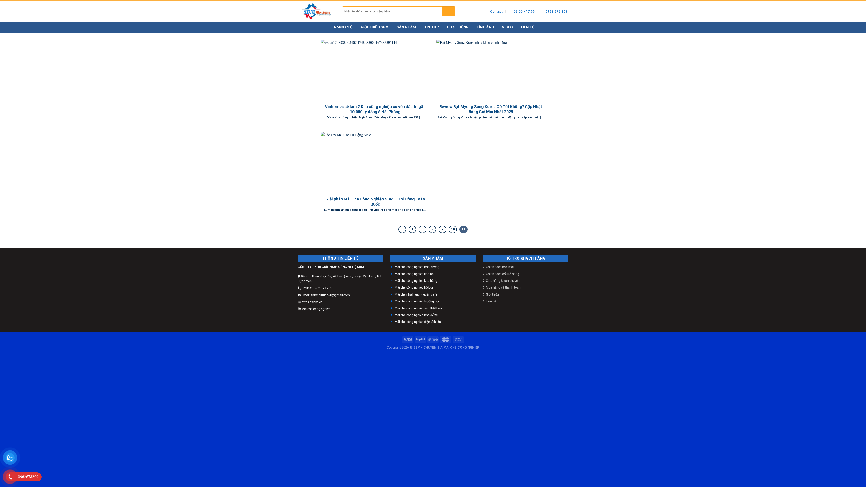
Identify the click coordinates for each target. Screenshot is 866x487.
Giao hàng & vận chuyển (503, 281)
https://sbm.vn (311, 302)
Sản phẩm (406, 27)
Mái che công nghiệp (315, 309)
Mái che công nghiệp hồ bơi (414, 287)
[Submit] (448, 11)
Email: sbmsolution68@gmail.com (325, 295)
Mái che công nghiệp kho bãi (414, 274)
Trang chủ (342, 27)
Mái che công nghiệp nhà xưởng (417, 267)
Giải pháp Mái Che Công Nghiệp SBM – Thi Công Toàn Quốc (375, 202)
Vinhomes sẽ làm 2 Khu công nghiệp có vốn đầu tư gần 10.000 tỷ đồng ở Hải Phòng (375, 109)
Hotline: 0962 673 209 (316, 288)
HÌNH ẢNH (485, 27)
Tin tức (431, 27)
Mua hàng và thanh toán (503, 287)
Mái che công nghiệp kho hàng (416, 281)
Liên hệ (491, 301)
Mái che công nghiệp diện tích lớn (418, 322)
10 (453, 229)
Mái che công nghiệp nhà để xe (416, 315)
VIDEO (507, 27)
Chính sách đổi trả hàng (502, 274)
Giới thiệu (492, 294)
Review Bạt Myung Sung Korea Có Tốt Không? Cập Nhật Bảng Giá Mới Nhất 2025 (490, 109)
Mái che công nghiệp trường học (417, 301)
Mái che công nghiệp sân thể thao (418, 308)
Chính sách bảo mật (500, 267)
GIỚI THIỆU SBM (375, 27)
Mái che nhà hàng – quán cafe (416, 294)
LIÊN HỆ (527, 27)
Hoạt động (458, 27)
